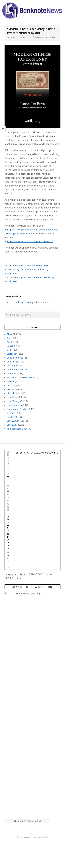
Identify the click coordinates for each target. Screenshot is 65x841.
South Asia (12, 424)
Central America (15, 357)
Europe (10, 381)
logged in (23, 302)
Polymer (11, 416)
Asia (23, 37)
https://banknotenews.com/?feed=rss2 (34, 452)
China (38, 37)
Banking (11, 345)
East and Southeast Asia (19, 377)
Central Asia (13, 361)
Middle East (13, 389)
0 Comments (51, 37)
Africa (10, 333)
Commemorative (15, 369)
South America (14, 420)
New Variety (13, 401)
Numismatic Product (17, 408)
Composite (12, 373)
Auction (10, 341)
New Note (12, 397)
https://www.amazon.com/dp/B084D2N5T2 (30, 241)
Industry (11, 385)
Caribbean (12, 353)
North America (14, 404)
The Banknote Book (17, 428)
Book (28, 37)
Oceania (11, 412)
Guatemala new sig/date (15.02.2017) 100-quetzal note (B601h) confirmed (27, 269)
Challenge (12, 365)
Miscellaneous (14, 393)
